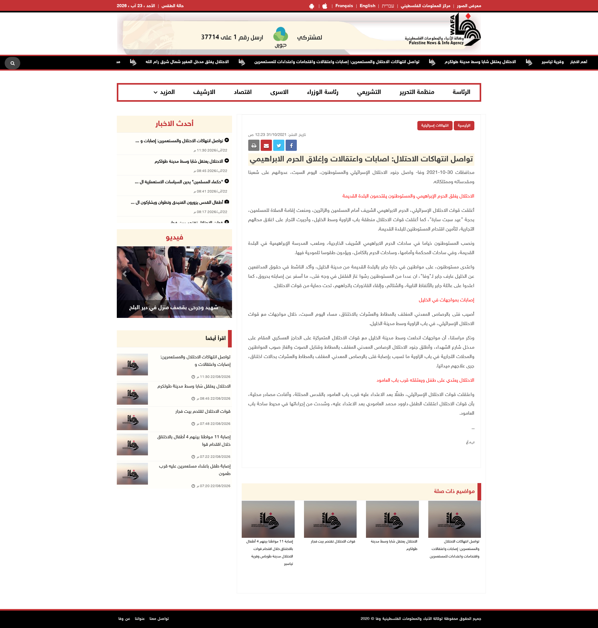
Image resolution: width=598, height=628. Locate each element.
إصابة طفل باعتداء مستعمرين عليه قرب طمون (194, 470)
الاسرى (279, 92)
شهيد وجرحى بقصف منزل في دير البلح (173, 308)
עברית (388, 6)
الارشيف (204, 92)
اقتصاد (243, 92)
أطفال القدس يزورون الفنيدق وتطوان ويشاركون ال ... (177, 202)
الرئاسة (461, 92)
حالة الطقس (173, 6)
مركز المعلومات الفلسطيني (425, 6)
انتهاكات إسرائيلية (434, 125)
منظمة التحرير (417, 92)
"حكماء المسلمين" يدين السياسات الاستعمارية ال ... (179, 182)
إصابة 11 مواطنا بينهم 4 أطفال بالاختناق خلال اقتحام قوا (193, 441)
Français (344, 6)
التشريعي (369, 92)
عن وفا (124, 618)
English (367, 6)
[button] (125, 273)
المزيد (167, 92)
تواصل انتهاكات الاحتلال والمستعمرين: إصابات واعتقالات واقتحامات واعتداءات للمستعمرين (350, 62)
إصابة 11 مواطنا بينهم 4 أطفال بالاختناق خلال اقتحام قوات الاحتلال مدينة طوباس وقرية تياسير (269, 552)
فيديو (174, 237)
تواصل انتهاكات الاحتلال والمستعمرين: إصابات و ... (179, 141)
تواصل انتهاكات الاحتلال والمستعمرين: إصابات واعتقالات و (195, 361)
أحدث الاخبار (174, 124)
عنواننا (140, 618)
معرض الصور (469, 6)
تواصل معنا (159, 618)
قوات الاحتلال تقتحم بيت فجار (333, 541)
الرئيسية (464, 125)
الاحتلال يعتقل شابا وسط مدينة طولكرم (493, 62)
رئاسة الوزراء (323, 92)
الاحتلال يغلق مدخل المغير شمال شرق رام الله (200, 62)
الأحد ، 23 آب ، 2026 (136, 6)
